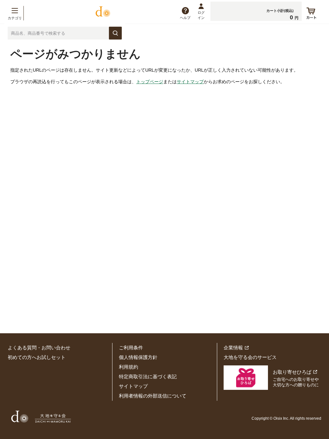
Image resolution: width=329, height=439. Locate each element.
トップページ (149, 81)
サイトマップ (190, 81)
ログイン (201, 15)
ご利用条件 (131, 347)
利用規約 (128, 367)
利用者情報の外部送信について (152, 396)
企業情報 (233, 347)
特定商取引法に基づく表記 (148, 376)
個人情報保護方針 (138, 357)
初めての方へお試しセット (37, 357)
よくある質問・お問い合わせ (39, 347)
